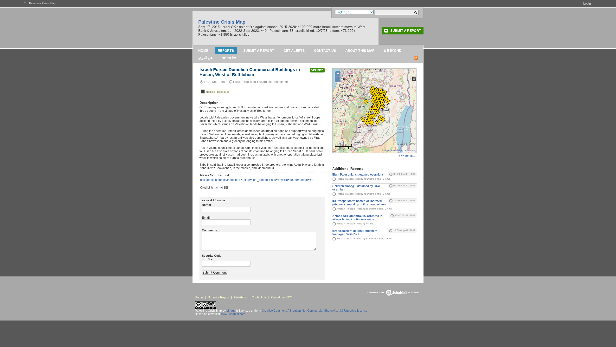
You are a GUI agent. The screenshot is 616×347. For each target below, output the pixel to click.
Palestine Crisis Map (42, 3)
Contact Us (325, 50)
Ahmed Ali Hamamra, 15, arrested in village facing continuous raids (357, 217)
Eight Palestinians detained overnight (357, 174)
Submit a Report (405, 31)
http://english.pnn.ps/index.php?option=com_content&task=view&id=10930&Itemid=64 (256, 180)
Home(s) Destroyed (217, 91)
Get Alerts (294, 50)
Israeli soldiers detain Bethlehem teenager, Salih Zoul (354, 232)
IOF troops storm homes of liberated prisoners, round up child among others (359, 202)
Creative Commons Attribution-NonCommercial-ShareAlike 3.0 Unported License (314, 310)
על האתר (229, 58)
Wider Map (408, 155)
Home (203, 50)
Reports (226, 50)
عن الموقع (205, 58)
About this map (359, 50)
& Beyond (392, 50)
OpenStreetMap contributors (400, 150)
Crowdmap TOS (281, 297)
